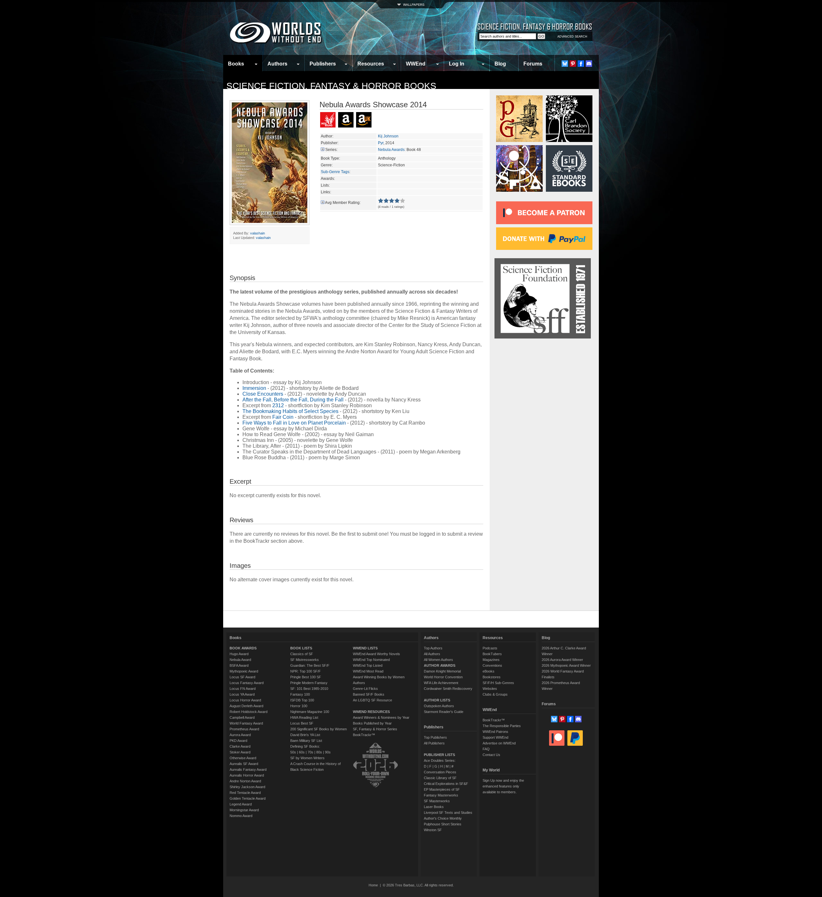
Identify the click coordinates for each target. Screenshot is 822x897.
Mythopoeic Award (244, 671)
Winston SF (433, 830)
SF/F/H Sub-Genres (498, 683)
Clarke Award (240, 746)
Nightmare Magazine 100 (309, 712)
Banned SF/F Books (368, 694)
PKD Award (238, 741)
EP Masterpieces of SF (442, 789)
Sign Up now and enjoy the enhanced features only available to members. (503, 786)
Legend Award (241, 804)
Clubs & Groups (495, 694)
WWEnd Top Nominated (371, 660)
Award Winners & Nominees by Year (381, 717)
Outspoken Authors (439, 706)
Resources (370, 63)
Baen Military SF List (306, 741)
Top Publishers (435, 737)
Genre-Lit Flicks (365, 688)
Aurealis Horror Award (247, 775)
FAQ (486, 749)
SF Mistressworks (304, 660)
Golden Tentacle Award (248, 798)
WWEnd (415, 63)
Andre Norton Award (245, 781)
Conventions (492, 665)
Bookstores (492, 677)
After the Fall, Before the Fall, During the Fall (293, 399)
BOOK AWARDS (243, 648)
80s (319, 752)
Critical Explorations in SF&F (446, 784)
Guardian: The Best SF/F (309, 665)
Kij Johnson (388, 136)
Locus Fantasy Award (247, 683)
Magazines (491, 660)
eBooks (488, 671)
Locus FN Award (243, 688)
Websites (490, 688)
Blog (500, 63)
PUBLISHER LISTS (439, 755)
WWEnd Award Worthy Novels (376, 654)
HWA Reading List (304, 717)
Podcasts (490, 648)
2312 (278, 405)
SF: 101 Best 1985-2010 (309, 688)
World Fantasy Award (246, 723)
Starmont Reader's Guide (443, 712)
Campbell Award (242, 717)
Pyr (380, 143)
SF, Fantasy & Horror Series (375, 729)
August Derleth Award (246, 706)
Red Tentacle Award (245, 793)
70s (310, 752)
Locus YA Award (242, 694)
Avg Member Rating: (343, 202)
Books (236, 63)
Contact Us (491, 755)
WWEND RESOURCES (371, 712)
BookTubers (492, 654)
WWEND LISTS (365, 648)
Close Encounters (262, 394)
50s (293, 752)
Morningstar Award (244, 810)
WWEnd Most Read (368, 671)
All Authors (432, 654)
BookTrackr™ (364, 735)
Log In (456, 63)
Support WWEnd (495, 737)
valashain (257, 233)
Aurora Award (240, 735)
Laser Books (434, 807)
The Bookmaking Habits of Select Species (290, 411)
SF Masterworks (437, 801)
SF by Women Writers (307, 758)
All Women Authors (438, 660)
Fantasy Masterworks (441, 795)
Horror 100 (298, 706)
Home (373, 885)
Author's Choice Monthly (443, 818)
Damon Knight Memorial (442, 671)
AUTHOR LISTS (437, 700)
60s (302, 752)
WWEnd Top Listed (367, 665)
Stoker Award (240, 752)
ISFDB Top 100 (302, 700)
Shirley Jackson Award (247, 787)
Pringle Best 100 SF (305, 677)
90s (328, 752)
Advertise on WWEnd (499, 743)
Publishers (323, 63)
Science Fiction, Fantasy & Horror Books (331, 86)
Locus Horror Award (245, 700)
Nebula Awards (391, 149)
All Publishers (434, 743)
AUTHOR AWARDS (439, 665)
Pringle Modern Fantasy (309, 683)
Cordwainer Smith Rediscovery (448, 688)
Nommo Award (241, 816)
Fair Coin (282, 417)
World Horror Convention (443, 677)
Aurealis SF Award (244, 764)
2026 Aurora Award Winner (562, 660)
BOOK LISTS (301, 648)
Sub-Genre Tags (335, 172)
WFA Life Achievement (441, 683)
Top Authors (433, 648)
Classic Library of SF (440, 778)
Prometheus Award (244, 729)
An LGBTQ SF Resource (372, 700)
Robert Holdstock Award (248, 712)
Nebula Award (240, 660)
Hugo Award (239, 654)
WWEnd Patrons (495, 732)
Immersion (254, 388)
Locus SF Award (242, 677)
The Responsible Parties (502, 726)
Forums (532, 63)
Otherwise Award (243, 758)
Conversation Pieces (440, 772)
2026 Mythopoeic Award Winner (566, 665)
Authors (277, 63)
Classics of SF (301, 654)
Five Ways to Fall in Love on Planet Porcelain (294, 423)
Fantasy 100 (300, 694)
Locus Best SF (301, 723)
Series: (331, 149)
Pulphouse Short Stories (442, 824)
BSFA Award (239, 665)
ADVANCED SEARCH (572, 36)
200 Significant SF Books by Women (318, 729)
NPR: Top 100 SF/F (305, 671)
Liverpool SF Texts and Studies (448, 812)
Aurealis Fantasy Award (248, 769)
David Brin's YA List (305, 735)
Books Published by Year (372, 723)
